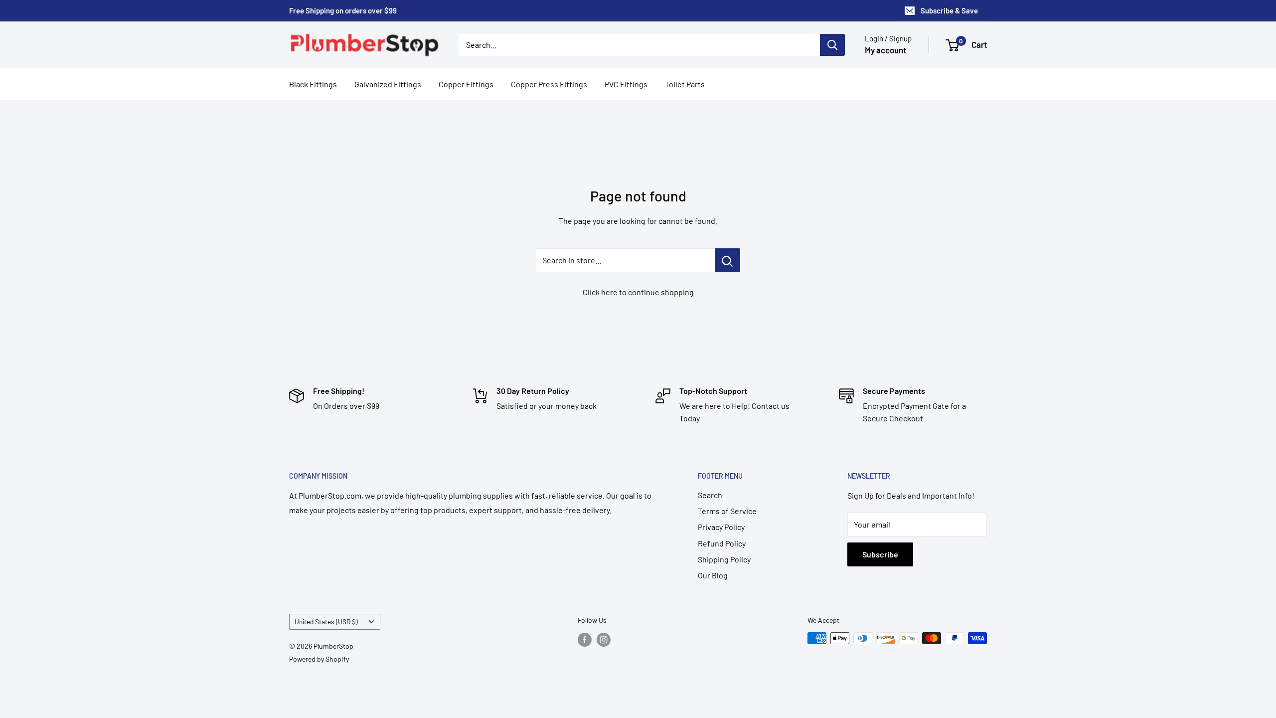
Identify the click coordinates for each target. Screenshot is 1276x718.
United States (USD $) (326, 621)
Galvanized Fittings (387, 84)
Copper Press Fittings (549, 84)
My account (885, 50)
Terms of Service (727, 511)
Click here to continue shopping (638, 292)
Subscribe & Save (949, 10)
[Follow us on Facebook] (585, 639)
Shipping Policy (724, 559)
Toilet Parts (685, 84)
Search (710, 495)
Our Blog (713, 575)
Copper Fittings (466, 84)
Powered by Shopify (319, 659)
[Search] (832, 45)
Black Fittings (313, 84)
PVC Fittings (626, 84)
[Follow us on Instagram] (604, 639)
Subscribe (880, 554)
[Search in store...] (727, 260)
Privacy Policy (721, 527)
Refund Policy (722, 543)
